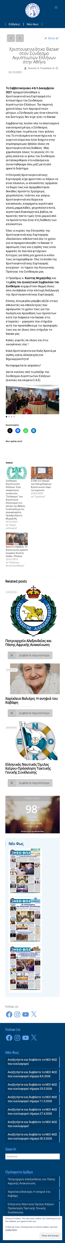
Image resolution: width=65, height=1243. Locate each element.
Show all (53, 38)
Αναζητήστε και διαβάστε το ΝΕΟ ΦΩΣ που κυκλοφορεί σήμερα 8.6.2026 (32, 1074)
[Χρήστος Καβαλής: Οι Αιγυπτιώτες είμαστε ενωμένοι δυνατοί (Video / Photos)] (17, 539)
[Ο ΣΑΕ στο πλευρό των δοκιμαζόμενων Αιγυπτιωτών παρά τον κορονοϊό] (42, 473)
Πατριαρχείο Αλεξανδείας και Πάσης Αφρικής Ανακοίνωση (28, 643)
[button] (6, 416)
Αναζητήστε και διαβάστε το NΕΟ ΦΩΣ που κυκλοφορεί (32, 1061)
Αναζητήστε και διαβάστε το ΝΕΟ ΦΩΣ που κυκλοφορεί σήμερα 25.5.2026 (32, 1086)
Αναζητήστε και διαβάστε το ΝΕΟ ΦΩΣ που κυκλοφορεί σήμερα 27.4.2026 (32, 1111)
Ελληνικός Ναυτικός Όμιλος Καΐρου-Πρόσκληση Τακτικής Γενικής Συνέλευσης (28, 768)
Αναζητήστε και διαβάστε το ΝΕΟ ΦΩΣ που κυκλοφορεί (32, 1124)
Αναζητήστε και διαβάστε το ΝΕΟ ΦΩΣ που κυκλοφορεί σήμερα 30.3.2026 (32, 1136)
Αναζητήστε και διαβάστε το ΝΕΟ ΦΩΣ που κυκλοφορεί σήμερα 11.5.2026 (32, 1099)
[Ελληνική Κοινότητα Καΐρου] (32, 10)
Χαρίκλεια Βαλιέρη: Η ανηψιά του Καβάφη (31, 700)
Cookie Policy (11, 1230)
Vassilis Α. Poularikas (40, 68)
